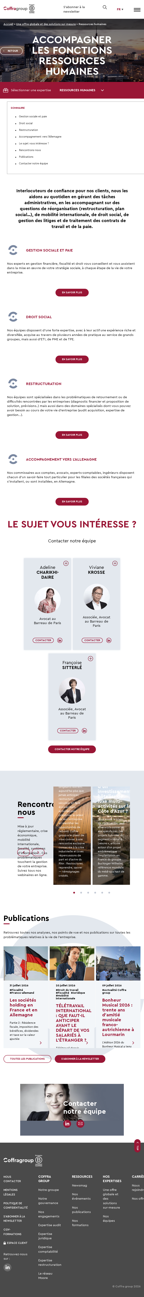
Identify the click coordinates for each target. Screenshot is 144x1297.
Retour (13, 51)
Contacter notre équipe (72, 749)
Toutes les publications (27, 1059)
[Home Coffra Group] (15, 9)
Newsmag (79, 1185)
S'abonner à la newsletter (80, 1059)
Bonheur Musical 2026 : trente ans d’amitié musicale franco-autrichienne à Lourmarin (118, 1017)
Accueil (8, 24)
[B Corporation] (31, 9)
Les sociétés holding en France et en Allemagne (23, 1007)
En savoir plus (72, 292)
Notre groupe (48, 1189)
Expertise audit (49, 1225)
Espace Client (17, 1243)
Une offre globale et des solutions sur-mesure (46, 24)
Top (137, 1147)
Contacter (43, 640)
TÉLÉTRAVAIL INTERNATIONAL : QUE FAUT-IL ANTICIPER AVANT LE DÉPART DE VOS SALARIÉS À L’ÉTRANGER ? (73, 1023)
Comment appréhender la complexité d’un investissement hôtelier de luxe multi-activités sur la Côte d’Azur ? (114, 792)
